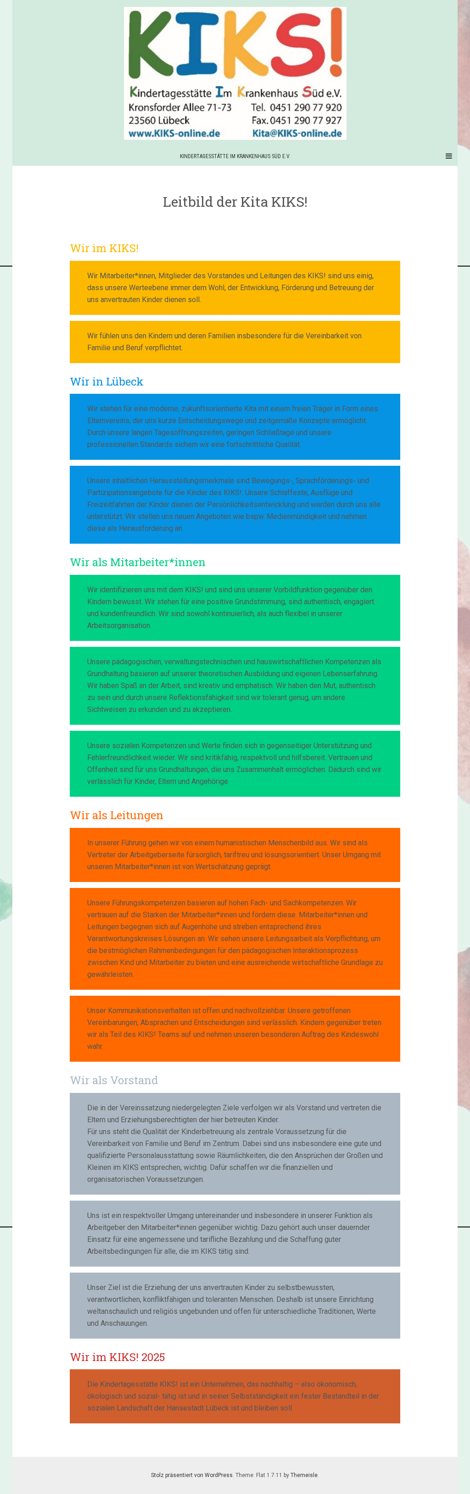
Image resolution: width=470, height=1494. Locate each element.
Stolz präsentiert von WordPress (192, 1475)
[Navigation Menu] (448, 156)
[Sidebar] (21, 156)
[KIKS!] (235, 73)
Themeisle (304, 1475)
